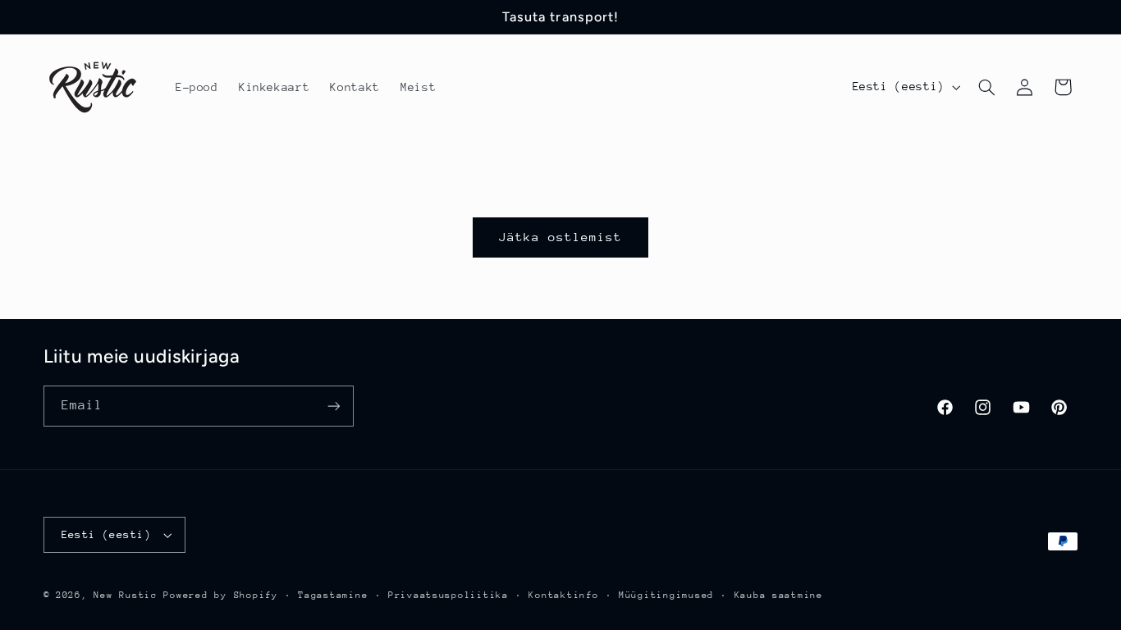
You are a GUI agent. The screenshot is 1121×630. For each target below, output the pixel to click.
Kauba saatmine (778, 595)
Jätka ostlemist (561, 237)
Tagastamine (333, 595)
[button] (986, 87)
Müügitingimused (666, 595)
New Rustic (128, 595)
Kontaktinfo (563, 595)
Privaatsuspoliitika (448, 595)
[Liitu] (333, 406)
